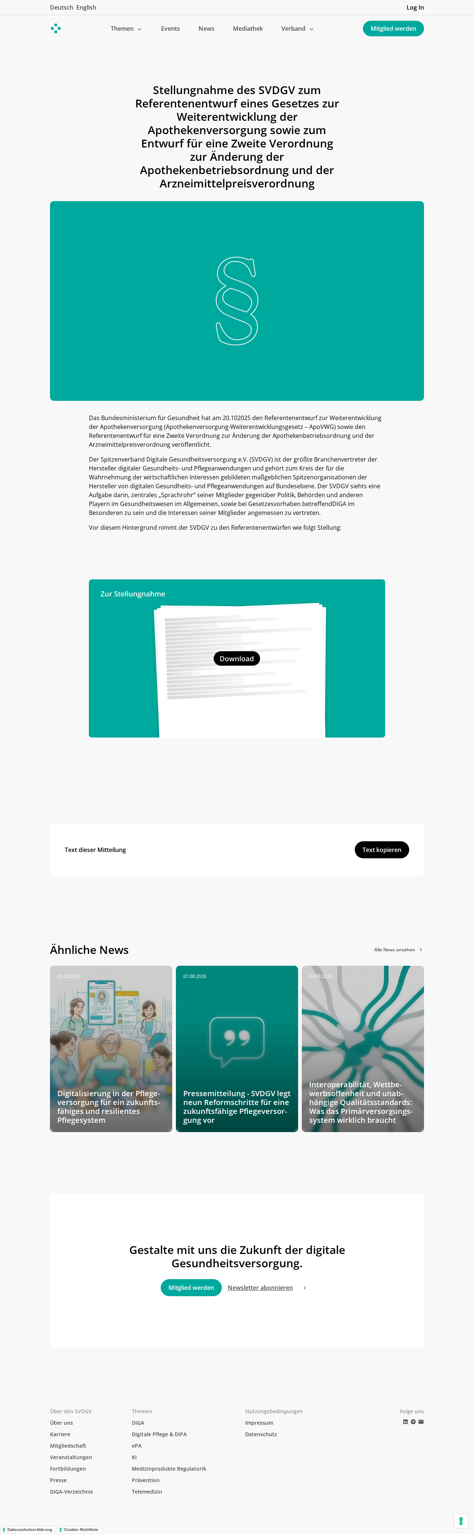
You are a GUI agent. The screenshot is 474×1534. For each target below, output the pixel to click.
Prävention (146, 1480)
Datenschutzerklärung (29, 1529)
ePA (136, 1445)
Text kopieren (382, 850)
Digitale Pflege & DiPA (159, 1434)
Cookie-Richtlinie (81, 1529)
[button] (126, 28)
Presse (58, 1480)
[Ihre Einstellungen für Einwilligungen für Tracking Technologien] (461, 1521)
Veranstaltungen (71, 1457)
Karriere (60, 1434)
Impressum (259, 1422)
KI (134, 1457)
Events (170, 28)
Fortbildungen (68, 1468)
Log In (415, 7)
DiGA (138, 1422)
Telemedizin (147, 1491)
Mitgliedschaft (68, 1445)
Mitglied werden (393, 28)
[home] (56, 28)
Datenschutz (261, 1434)
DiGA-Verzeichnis (71, 1491)
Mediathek (248, 28)
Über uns (61, 1422)
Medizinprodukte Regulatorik (169, 1468)
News (206, 28)
